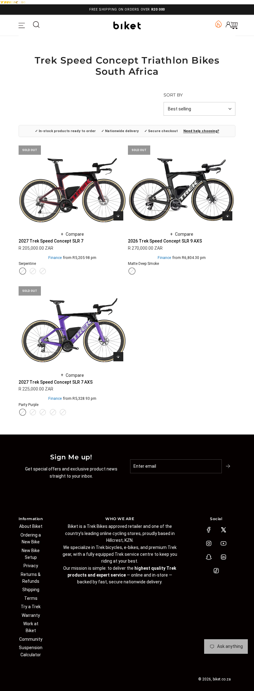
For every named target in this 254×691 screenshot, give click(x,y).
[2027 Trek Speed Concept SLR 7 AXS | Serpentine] (53, 412)
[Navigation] (21, 25)
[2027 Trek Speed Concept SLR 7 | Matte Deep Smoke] (43, 271)
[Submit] (228, 466)
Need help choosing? (201, 131)
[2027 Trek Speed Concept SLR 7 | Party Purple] (33, 271)
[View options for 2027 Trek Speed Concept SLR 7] (118, 216)
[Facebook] (209, 530)
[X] (223, 530)
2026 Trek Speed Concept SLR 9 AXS (165, 241)
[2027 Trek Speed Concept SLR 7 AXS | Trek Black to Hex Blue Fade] (63, 412)
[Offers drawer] (218, 23)
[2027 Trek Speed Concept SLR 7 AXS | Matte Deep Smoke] (33, 412)
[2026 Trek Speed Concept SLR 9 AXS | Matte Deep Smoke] (132, 271)
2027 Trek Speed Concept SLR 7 (51, 241)
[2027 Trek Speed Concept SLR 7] (72, 183)
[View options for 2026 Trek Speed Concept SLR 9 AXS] (227, 216)
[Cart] (234, 25)
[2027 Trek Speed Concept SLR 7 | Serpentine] (23, 271)
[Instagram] (209, 543)
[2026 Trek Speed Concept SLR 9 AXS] (182, 183)
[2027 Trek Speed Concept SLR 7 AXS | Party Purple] (23, 412)
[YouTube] (223, 543)
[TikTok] (216, 570)
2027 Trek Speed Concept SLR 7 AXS (56, 382)
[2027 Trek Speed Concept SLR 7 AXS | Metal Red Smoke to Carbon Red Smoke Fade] (43, 412)
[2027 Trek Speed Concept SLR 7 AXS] (72, 323)
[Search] (36, 25)
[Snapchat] (209, 557)
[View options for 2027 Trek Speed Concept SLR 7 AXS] (118, 356)
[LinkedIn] (223, 557)
